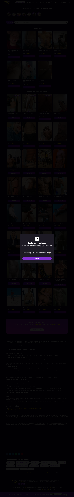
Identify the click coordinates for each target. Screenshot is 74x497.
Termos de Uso (48, 253)
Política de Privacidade (39, 255)
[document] (37, 248)
